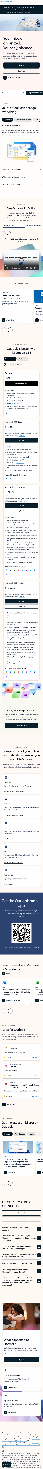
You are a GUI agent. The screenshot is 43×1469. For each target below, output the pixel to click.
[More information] (22, 400)
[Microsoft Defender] (34, 570)
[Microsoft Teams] (6, 574)
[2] (3, 1450)
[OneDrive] (10, 478)
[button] (13, 92)
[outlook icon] (6, 413)
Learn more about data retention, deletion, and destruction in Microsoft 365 (21, 1445)
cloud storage (16, 403)
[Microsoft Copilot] (6, 570)
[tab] (7, 120)
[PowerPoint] (18, 570)
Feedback (6, 1464)
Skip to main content (7, 1)
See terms (21, 436)
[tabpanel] (21, 156)
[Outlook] (6, 478)
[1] (3, 1430)
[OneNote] (26, 570)
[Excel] (14, 570)
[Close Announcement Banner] (38, 7)
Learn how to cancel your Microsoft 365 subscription (21, 1440)
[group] (18, 1158)
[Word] (10, 570)
